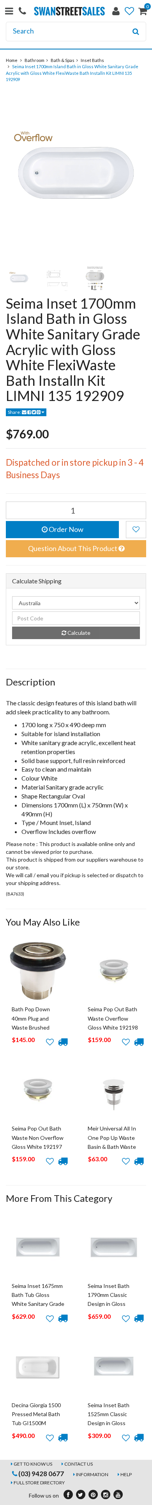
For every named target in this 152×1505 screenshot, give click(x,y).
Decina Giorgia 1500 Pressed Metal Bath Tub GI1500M (36, 1414)
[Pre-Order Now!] (62, 1042)
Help (126, 1474)
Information (92, 1474)
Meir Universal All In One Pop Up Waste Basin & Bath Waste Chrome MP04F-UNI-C (113, 1146)
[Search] (136, 31)
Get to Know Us (33, 1464)
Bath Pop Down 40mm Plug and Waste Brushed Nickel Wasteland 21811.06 (33, 1027)
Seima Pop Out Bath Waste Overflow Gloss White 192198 (113, 1018)
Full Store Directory (39, 1483)
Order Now (65, 529)
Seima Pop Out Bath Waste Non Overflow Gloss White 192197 (38, 1137)
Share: (15, 412)
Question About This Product (73, 548)
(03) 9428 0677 (40, 1474)
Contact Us (78, 1464)
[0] (142, 12)
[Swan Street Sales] (69, 10)
